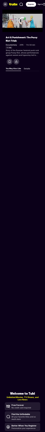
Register (31, 4)
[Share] (16, 61)
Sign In (40, 4)
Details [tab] (27, 69)
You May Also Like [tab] (13, 68)
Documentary (11, 45)
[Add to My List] (9, 61)
